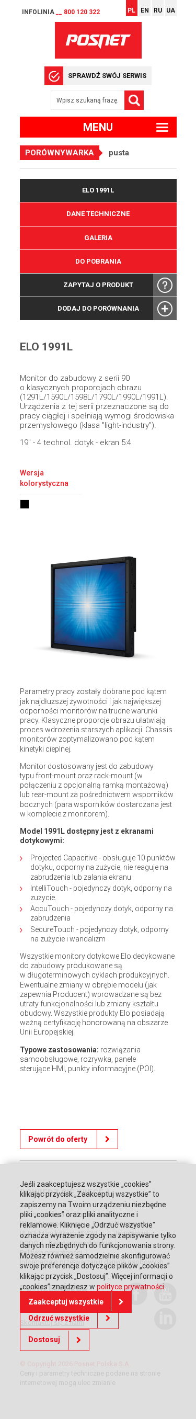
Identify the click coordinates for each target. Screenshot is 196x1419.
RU (158, 10)
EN (145, 10)
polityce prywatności (130, 1286)
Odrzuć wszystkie (58, 1318)
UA (170, 10)
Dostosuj (44, 1339)
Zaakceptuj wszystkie (65, 1302)
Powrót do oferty (58, 1139)
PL (131, 10)
